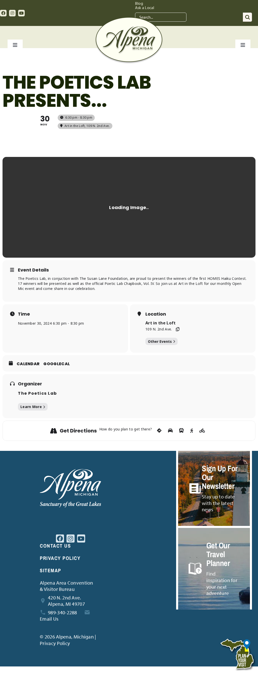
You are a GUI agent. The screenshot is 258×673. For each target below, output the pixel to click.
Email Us (49, 619)
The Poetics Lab (37, 393)
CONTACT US (55, 545)
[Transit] (181, 430)
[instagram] (12, 13)
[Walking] (192, 430)
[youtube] (21, 13)
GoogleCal (56, 363)
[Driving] (170, 430)
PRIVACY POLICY (60, 558)
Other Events (160, 341)
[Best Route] (159, 430)
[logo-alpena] (129, 19)
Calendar (28, 363)
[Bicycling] (202, 430)
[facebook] (3, 13)
